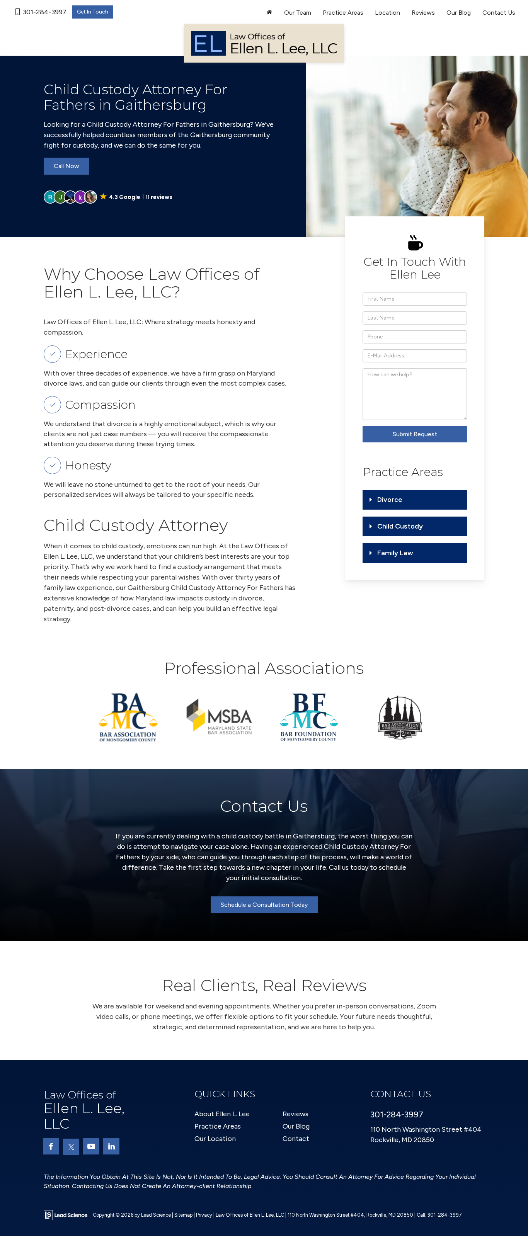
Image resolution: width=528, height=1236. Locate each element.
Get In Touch (92, 12)
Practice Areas (217, 1126)
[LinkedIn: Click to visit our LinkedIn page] (111, 1146)
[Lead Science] (65, 1214)
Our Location (215, 1138)
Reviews (423, 12)
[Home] (269, 13)
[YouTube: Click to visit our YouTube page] (91, 1146)
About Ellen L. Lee (222, 1114)
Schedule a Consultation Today (264, 904)
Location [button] (387, 12)
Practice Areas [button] (343, 12)
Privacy (204, 1215)
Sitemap (183, 1215)
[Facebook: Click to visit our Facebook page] (51, 1146)
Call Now (66, 166)
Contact (296, 1138)
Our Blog (458, 12)
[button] (109, 197)
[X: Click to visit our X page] (71, 1147)
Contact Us (498, 12)
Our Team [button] (297, 12)
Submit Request (415, 434)
